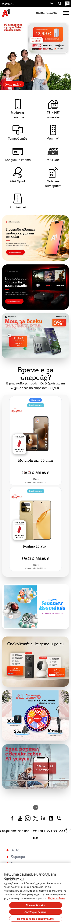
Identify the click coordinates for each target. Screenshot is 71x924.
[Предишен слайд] (4, 54)
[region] (35, 54)
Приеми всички (35, 905)
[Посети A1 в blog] (51, 818)
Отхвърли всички (35, 912)
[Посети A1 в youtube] (20, 818)
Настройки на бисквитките (35, 918)
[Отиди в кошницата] (51, 4)
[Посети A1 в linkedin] (43, 818)
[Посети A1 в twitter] (35, 818)
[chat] (67, 830)
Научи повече (56, 898)
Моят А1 (8, 3)
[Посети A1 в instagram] (28, 818)
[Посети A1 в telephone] (59, 818)
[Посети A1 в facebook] (12, 818)
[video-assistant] (35, 838)
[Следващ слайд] (66, 54)
